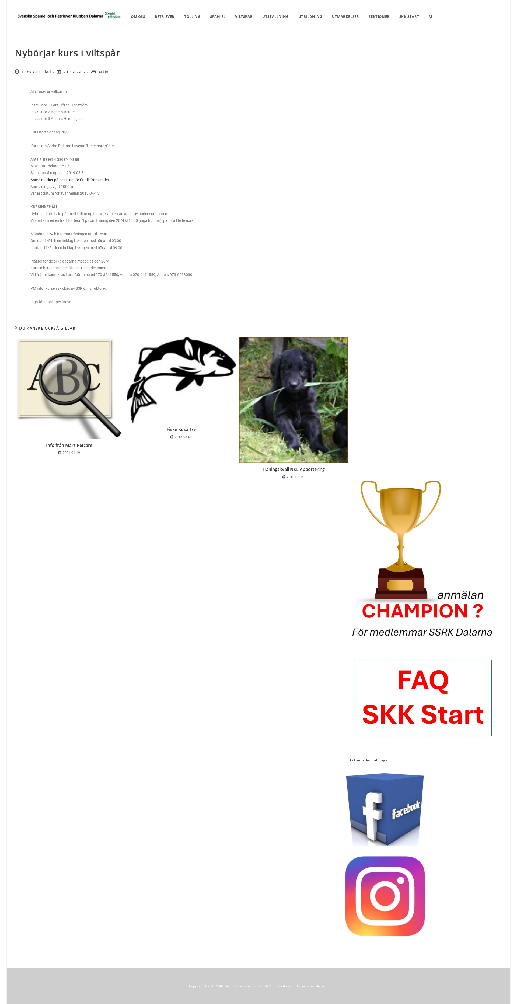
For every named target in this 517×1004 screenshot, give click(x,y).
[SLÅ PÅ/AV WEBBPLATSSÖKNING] (430, 16)
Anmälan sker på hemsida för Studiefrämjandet (69, 180)
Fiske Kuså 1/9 (181, 429)
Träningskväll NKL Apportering (293, 469)
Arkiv (103, 71)
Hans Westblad (36, 71)
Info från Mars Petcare (69, 445)
